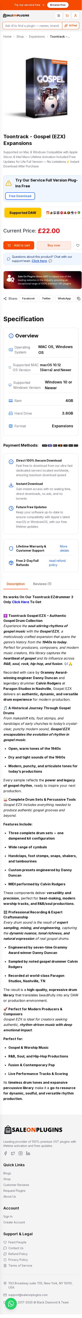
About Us (9, 1196)
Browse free (58, 4)
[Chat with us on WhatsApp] (11, 1303)
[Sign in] (75, 15)
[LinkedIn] (28, 1153)
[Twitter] (13, 1153)
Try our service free (27, 4)
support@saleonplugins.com (28, 1295)
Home (7, 36)
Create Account (14, 1222)
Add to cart (22, 245)
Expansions (37, 36)
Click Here (20, 602)
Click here (39, 261)
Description (16, 584)
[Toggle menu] (58, 15)
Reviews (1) (42, 584)
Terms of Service (20, 1265)
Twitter (46, 298)
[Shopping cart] (67, 15)
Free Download (20, 196)
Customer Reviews (16, 1185)
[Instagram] (20, 1153)
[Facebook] (5, 1153)
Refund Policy (18, 1254)
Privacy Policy (18, 1259)
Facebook (28, 298)
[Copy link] (78, 298)
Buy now (54, 245)
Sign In (8, 1216)
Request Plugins (14, 1190)
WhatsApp (64, 298)
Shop (20, 36)
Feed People (17, 1242)
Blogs (7, 1173)
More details (64, 548)
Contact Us (15, 1248)
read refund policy (57, 563)
